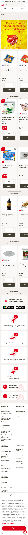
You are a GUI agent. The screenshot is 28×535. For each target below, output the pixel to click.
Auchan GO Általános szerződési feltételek (20, 464)
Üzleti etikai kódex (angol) (6, 463)
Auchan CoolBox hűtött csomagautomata (6, 419)
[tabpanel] (14, 71)
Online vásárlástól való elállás (6, 440)
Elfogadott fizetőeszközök (6, 487)
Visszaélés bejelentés (5, 468)
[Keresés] (6, 5)
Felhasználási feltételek (21, 455)
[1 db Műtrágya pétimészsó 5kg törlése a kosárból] (20, 280)
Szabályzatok (18, 414)
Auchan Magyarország (6, 451)
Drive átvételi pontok (5, 425)
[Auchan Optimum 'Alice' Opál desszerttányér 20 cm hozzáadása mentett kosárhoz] (15, 247)
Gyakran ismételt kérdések (19, 450)
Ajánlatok (18, 416)
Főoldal (2, 14)
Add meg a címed (15, 1)
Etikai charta (4, 465)
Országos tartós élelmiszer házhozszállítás (6, 422)
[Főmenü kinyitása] (25, 5)
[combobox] (14, 5)
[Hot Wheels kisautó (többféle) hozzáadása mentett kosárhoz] (15, 149)
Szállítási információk (5, 411)
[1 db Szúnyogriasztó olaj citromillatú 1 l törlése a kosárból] (4, 230)
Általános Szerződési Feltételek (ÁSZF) (5, 432)
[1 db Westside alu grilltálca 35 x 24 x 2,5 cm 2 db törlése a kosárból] (20, 182)
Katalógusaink (4, 482)
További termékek (14, 96)
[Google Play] (8, 307)
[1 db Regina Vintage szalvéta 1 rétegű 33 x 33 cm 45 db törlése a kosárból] (4, 133)
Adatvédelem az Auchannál (4, 457)
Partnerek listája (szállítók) (8, 523)
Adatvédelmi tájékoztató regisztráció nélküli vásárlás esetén (6, 436)
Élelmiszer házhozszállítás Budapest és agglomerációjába (6, 415)
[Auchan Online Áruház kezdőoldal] (2, 5)
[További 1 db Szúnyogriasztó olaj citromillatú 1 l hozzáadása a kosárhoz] (14, 230)
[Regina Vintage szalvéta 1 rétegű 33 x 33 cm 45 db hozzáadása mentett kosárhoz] (15, 101)
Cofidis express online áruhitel (6, 428)
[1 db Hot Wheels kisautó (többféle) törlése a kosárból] (4, 182)
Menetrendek (18, 458)
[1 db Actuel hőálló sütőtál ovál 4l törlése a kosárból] (20, 230)
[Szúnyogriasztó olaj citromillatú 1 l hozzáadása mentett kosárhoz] (15, 197)
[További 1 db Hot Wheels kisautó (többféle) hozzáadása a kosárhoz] (14, 182)
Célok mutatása (14, 532)
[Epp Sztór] (20, 307)
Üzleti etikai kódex (5, 460)
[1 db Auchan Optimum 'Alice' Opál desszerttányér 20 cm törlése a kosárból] (4, 280)
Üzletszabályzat (4, 471)
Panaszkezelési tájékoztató (4, 491)
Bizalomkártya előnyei (20, 411)
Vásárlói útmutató (5, 485)
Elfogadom (14, 528)
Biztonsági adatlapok (20, 467)
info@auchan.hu (13, 387)
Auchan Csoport (4, 454)
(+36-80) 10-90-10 (14, 397)
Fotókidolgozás (19, 461)
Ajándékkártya (19, 453)
